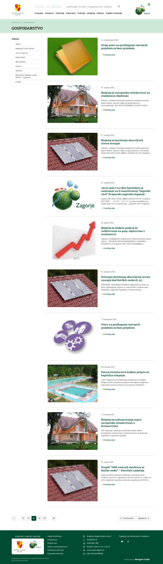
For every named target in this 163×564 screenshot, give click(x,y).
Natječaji (91, 13)
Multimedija (72, 6)
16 (45, 518)
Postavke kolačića (55, 553)
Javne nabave (22, 53)
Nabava (100, 13)
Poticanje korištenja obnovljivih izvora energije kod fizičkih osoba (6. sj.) (125, 278)
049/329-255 (92, 543)
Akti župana (21, 62)
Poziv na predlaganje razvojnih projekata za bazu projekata (120, 326)
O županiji (38, 13)
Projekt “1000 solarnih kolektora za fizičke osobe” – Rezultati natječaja (122, 468)
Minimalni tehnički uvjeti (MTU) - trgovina (26, 76)
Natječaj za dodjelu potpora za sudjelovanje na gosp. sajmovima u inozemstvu (123, 231)
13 (28, 518)
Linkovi (18, 66)
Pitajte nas (52, 543)
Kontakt (82, 6)
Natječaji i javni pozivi (25, 48)
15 (39, 518)
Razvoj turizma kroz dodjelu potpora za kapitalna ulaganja (125, 373)
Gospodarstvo (29, 22)
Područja (81, 13)
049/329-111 (92, 540)
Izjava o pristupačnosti (57, 546)
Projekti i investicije (114, 13)
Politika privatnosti (55, 550)
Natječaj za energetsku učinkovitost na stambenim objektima (125, 94)
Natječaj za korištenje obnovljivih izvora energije (122, 142)
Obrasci (19, 70)
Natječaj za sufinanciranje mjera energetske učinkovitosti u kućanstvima (121, 423)
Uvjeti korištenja (54, 536)
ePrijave (108, 6)
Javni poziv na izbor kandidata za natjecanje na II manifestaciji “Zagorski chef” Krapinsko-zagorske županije (125, 191)
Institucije (60, 13)
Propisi (18, 82)
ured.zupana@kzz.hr (96, 550)
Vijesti (18, 44)
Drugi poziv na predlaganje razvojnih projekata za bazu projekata (124, 46)
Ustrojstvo (49, 13)
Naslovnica (16, 22)
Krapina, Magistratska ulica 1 (99, 536)
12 (23, 518)
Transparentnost (95, 6)
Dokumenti (71, 13)
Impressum (52, 540)
